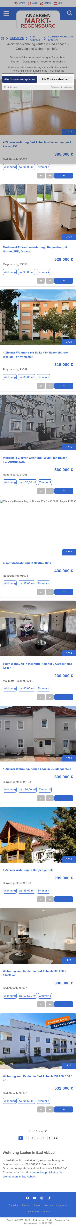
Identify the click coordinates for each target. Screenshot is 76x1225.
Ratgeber (14, 1205)
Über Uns (48, 1205)
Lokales (36, 1205)
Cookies (46, 1211)
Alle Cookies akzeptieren (19, 79)
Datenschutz (32, 1211)
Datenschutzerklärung (61, 87)
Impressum (61, 1205)
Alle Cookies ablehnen (55, 79)
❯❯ (55, 1138)
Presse (25, 1205)
